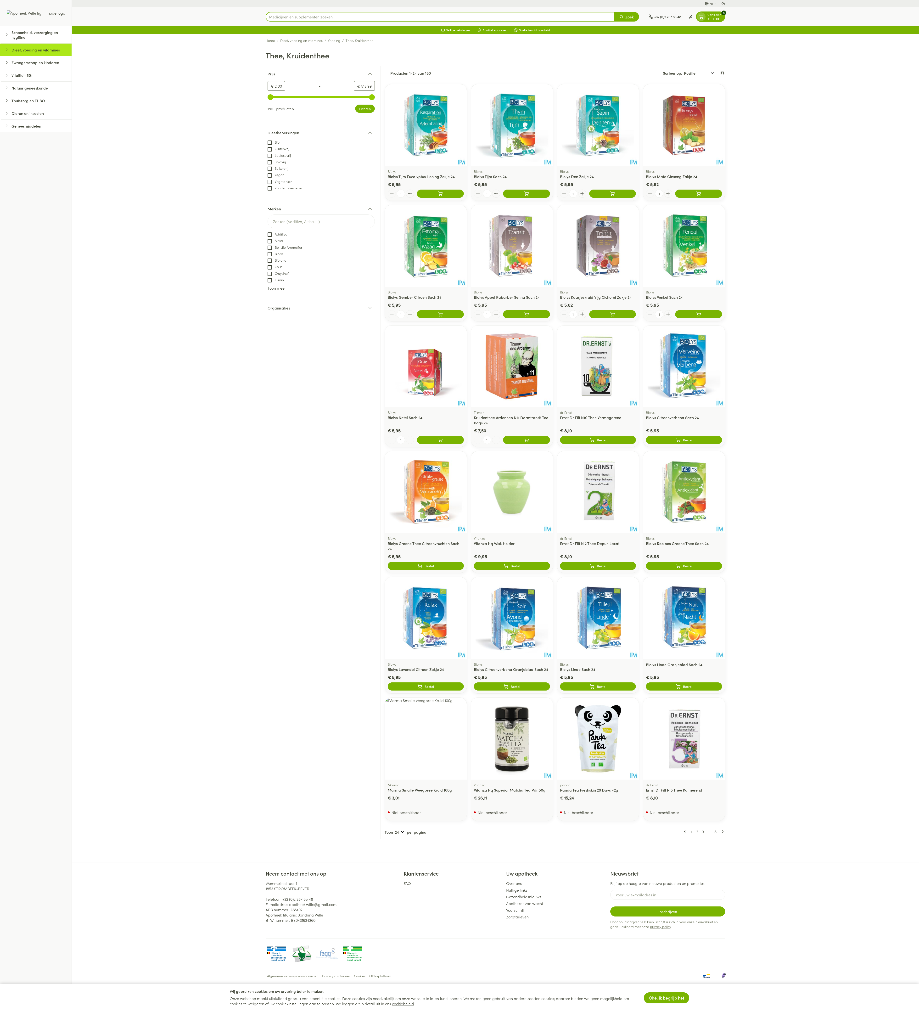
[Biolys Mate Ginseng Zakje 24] (684, 125)
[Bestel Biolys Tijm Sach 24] (526, 194)
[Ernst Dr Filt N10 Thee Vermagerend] (598, 366)
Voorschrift (515, 910)
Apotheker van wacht (524, 903)
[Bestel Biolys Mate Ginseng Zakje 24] (698, 194)
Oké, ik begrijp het (666, 998)
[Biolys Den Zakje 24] (598, 125)
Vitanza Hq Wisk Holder (494, 543)
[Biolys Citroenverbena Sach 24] (684, 366)
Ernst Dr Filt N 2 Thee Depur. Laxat (589, 543)
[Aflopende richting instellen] (722, 73)
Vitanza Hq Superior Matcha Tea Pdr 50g (509, 790)
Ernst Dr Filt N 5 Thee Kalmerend (674, 790)
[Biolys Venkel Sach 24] (684, 246)
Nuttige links (516, 890)
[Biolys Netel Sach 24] (426, 366)
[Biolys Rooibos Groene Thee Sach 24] (684, 492)
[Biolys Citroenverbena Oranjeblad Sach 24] (512, 618)
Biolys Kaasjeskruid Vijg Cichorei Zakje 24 (596, 297)
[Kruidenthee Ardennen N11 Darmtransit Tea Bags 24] (512, 366)
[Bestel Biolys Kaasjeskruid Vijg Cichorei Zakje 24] (612, 314)
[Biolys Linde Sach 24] (598, 618)
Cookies (359, 975)
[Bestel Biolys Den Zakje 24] (612, 194)
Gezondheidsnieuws (523, 896)
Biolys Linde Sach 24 (577, 669)
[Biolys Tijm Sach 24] (512, 125)
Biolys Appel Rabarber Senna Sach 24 (507, 297)
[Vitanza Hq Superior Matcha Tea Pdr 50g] (512, 739)
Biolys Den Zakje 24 (577, 176)
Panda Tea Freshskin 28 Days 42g (589, 790)
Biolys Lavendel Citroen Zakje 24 (416, 669)
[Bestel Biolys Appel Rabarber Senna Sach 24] (526, 314)
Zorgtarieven (517, 916)
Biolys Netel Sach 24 (405, 417)
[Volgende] (721, 831)
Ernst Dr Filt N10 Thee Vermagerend (591, 417)
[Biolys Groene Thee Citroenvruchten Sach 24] (426, 492)
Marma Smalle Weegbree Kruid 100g (420, 790)
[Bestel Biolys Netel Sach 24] (440, 440)
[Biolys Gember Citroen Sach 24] (426, 246)
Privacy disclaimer (336, 975)
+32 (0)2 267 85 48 (297, 899)
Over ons (514, 883)
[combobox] (440, 17)
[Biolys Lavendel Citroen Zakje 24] (426, 618)
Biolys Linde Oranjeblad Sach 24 (674, 664)
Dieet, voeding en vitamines (301, 40)
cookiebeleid (403, 1003)
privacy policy (660, 926)
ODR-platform (380, 975)
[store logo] (36, 12)
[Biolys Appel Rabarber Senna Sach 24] (512, 246)
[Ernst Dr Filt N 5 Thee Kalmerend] (684, 739)
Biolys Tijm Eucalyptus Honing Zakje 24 (421, 176)
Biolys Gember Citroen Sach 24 (414, 297)
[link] (685, 831)
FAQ (407, 883)
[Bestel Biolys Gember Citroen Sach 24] (440, 314)
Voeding (334, 40)
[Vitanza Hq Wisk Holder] (512, 492)
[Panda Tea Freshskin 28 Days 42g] (598, 739)
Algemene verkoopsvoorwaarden (292, 975)
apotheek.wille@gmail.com (312, 904)
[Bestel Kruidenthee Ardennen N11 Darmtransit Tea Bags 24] (526, 440)
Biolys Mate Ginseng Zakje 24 (671, 176)
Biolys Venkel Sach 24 (664, 297)
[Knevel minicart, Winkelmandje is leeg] (701, 16)
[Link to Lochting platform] (724, 976)
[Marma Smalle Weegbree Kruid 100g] (426, 739)
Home (270, 40)
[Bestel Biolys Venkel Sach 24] (698, 314)
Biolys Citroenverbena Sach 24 (672, 417)
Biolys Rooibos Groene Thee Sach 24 (677, 543)
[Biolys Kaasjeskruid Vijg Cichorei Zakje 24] (598, 246)
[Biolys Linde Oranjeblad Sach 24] (684, 618)
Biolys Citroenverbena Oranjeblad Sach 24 (511, 669)
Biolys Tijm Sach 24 (490, 176)
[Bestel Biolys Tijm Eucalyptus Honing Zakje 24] (440, 194)
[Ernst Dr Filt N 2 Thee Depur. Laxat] (598, 492)
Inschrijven (667, 911)
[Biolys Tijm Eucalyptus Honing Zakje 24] (426, 125)
